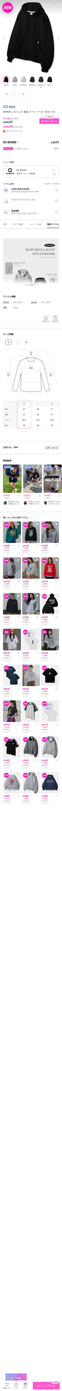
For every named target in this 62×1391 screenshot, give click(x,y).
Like (19, 496)
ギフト (25, 1388)
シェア (16, 1388)
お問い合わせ (52, 448)
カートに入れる (48, 1384)
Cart (50, 4)
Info (56, 190)
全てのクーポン (48, 121)
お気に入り (7, 1388)
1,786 (54, 174)
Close (57, 4)
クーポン (7, 148)
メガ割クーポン (31, 148)
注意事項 (55, 321)
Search (42, 4)
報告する (46, 321)
